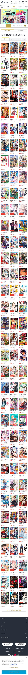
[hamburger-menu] (26, 2)
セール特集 (20, 30)
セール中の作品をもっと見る (14, 610)
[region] (14, 665)
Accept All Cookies (14, 672)
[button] (18, 651)
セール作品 (7, 30)
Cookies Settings (14, 667)
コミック (13, 39)
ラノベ (19, 39)
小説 (24, 39)
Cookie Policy (13, 664)
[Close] (26, 657)
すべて (5, 39)
